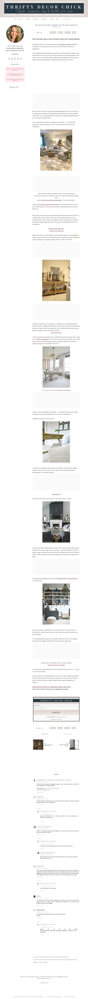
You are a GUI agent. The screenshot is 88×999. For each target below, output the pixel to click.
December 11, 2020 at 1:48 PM (48, 927)
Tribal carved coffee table (56, 231)
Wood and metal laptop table (56, 229)
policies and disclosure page (51, 200)
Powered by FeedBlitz (60, 717)
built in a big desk (43, 339)
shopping (70, 734)
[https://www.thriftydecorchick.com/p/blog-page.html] (63, 19)
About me (15, 54)
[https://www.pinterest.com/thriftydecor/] (66, 19)
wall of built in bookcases (63, 390)
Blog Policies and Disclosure (54, 996)
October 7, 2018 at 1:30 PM (42, 868)
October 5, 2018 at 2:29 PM (42, 782)
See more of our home (39, 687)
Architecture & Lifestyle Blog (52, 788)
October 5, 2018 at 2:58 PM (42, 798)
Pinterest (68, 32)
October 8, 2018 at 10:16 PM (47, 886)
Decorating (44, 19)
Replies (39, 808)
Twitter (61, 32)
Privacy (60, 719)
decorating (66, 734)
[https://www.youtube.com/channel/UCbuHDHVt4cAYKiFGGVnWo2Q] (68, 19)
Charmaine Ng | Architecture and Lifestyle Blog (53, 780)
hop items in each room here (60, 687)
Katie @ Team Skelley (43, 827)
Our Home (27, 19)
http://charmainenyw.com (43, 790)
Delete (42, 792)
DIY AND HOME (35, 19)
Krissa (38, 896)
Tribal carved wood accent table (56, 665)
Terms (55, 719)
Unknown (39, 797)
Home (15, 19)
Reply (38, 792)
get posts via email (61, 689)
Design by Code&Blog (70, 996)
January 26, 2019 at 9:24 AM (42, 898)
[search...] (72, 19)
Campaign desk (56, 494)
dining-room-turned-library (67, 578)
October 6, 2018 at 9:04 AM (42, 828)
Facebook (53, 32)
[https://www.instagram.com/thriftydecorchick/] (64, 19)
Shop (57, 19)
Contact (20, 19)
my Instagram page (63, 44)
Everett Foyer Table (56, 333)
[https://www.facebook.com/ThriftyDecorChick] (61, 19)
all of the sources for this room (48, 204)
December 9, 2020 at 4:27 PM (42, 912)
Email (74, 32)
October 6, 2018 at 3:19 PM (47, 843)
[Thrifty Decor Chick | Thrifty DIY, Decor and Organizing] (44, 16)
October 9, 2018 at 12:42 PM (46, 854)
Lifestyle (51, 19)
